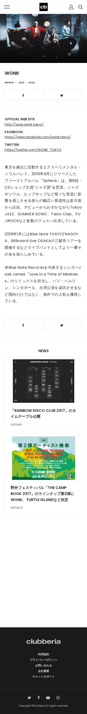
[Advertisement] (43, 579)
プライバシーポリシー (44, 660)
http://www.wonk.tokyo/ (24, 124)
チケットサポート (43, 676)
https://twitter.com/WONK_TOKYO (33, 149)
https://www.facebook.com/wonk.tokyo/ (38, 137)
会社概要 (43, 671)
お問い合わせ (43, 665)
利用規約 (43, 654)
